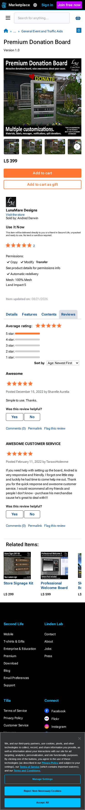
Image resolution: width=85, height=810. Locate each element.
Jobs (48, 649)
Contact (50, 634)
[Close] (80, 738)
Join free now (69, 5)
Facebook (58, 711)
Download (11, 663)
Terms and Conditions (27, 770)
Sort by (39, 363)
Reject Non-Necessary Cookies (42, 790)
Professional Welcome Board (54, 585)
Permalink (35, 428)
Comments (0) (16, 428)
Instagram (58, 726)
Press (48, 656)
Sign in (47, 5)
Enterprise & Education (20, 649)
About (48, 641)
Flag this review (55, 428)
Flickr (55, 719)
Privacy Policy (13, 718)
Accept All (42, 802)
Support (9, 685)
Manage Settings (42, 779)
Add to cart (42, 173)
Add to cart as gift (42, 184)
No (32, 417)
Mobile (8, 634)
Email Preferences (16, 678)
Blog (7, 670)
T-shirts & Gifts (14, 641)
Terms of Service (15, 710)
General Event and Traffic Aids (42, 31)
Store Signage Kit (18, 583)
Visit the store (15, 214)
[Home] (6, 31)
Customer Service (16, 725)
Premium (10, 656)
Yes (15, 417)
